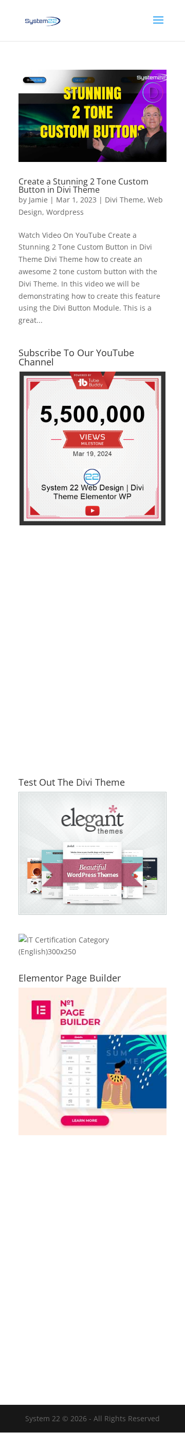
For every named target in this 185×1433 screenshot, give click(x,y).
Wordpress (65, 212)
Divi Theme (124, 199)
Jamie (38, 199)
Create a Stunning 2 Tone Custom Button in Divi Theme (83, 185)
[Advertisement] (92, 657)
